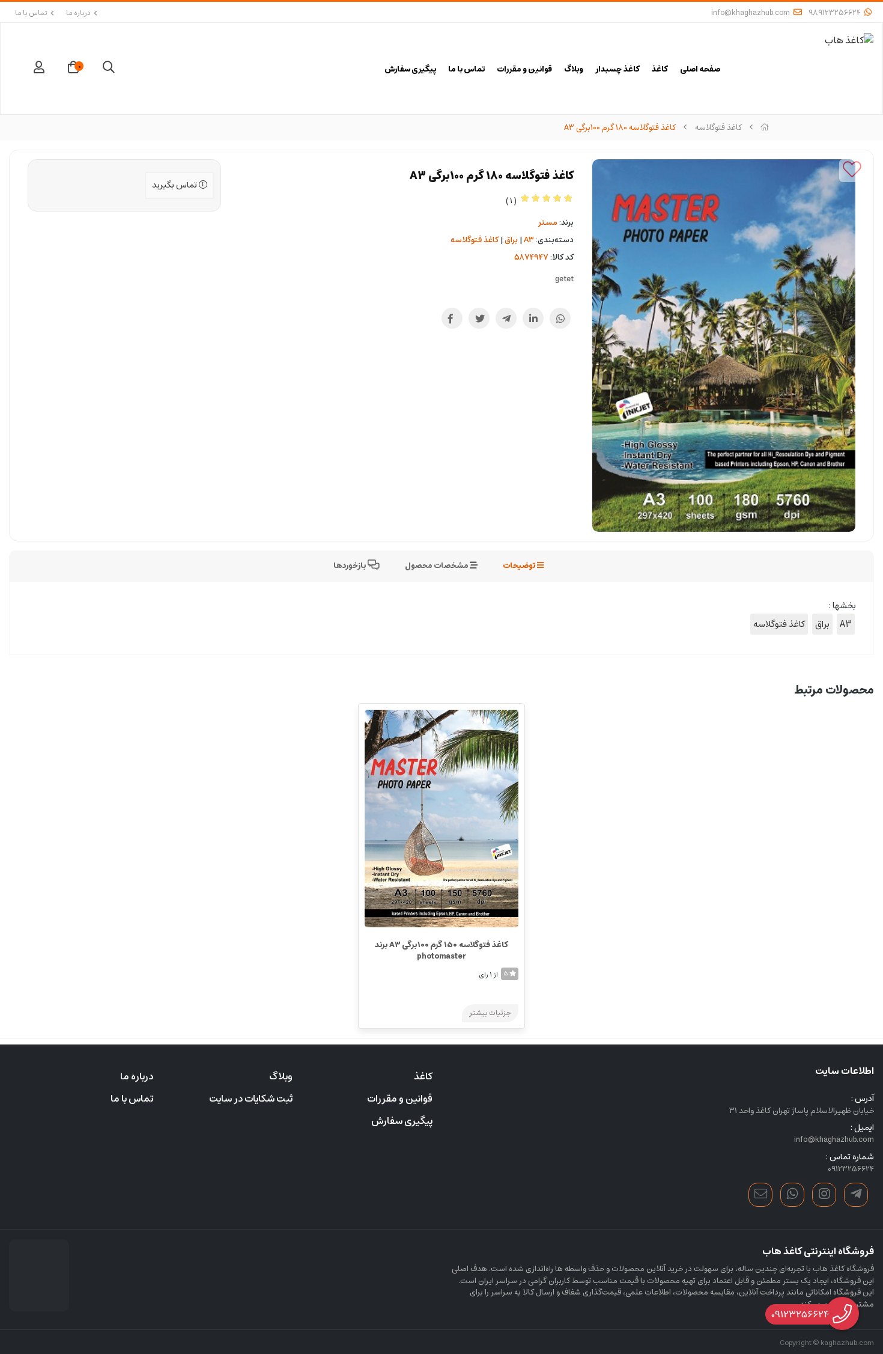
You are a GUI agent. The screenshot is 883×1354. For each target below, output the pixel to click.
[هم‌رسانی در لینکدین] (533, 318)
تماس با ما (31, 13)
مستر (547, 223)
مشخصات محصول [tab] (437, 566)
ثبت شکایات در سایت (251, 1098)
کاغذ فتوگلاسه (718, 128)
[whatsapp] (792, 1195)
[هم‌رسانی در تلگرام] (506, 318)
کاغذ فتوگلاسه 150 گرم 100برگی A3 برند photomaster (441, 951)
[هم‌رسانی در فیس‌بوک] (452, 318)
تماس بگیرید (175, 185)
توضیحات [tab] (520, 566)
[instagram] (824, 1195)
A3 (529, 240)
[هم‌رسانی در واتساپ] (560, 318)
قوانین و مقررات (524, 70)
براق (511, 240)
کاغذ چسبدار (617, 70)
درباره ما (78, 13)
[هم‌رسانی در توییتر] (479, 318)
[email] (760, 1195)
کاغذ (660, 70)
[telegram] (856, 1195)
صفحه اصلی (700, 70)
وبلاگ (573, 70)
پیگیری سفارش (410, 70)
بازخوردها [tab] (350, 566)
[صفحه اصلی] (764, 128)
